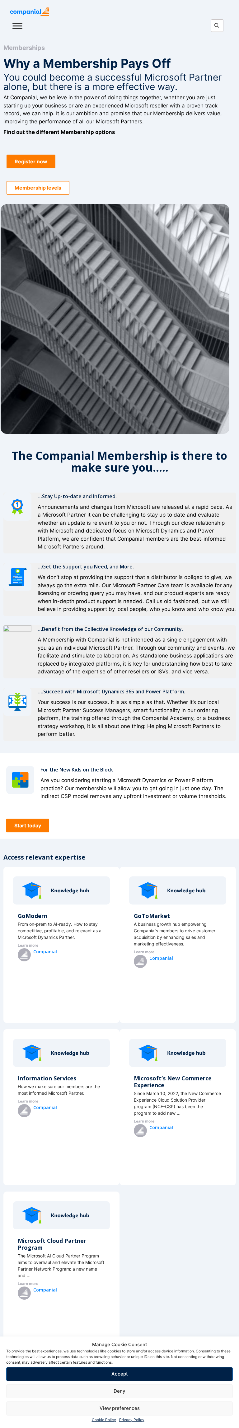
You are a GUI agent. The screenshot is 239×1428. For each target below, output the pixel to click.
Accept (119, 1374)
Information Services (47, 1078)
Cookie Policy (104, 1419)
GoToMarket (152, 916)
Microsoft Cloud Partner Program (52, 1244)
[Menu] (17, 26)
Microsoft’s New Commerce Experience (173, 1081)
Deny (119, 1391)
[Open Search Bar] (219, 26)
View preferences (120, 1408)
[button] (31, 161)
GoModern (32, 916)
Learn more (28, 945)
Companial (45, 951)
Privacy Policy (131, 1419)
